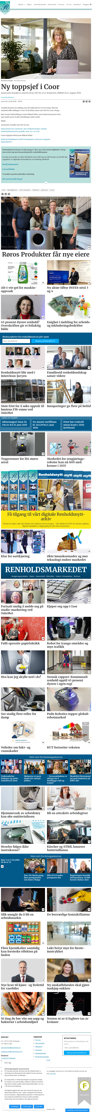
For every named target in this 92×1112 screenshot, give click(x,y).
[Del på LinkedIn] (86, 101)
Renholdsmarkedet (40, 4)
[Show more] (46, 183)
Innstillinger (14, 1106)
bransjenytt (12, 190)
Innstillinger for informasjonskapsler (77, 1110)
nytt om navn (25, 190)
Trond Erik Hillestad (8, 1058)
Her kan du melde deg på (12, 179)
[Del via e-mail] (89, 101)
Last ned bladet (8, 169)
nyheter (35, 190)
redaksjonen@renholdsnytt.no (11, 1052)
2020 (3, 190)
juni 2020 (44, 190)
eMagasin (86, 4)
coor (52, 190)
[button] (4, 769)
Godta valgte (27, 1106)
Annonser (61, 4)
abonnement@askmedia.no (11, 1048)
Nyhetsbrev (77, 4)
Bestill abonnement (10, 164)
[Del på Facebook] (83, 101)
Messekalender (40, 1053)
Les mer (53, 1074)
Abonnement (52, 4)
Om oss (69, 4)
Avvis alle (39, 1106)
